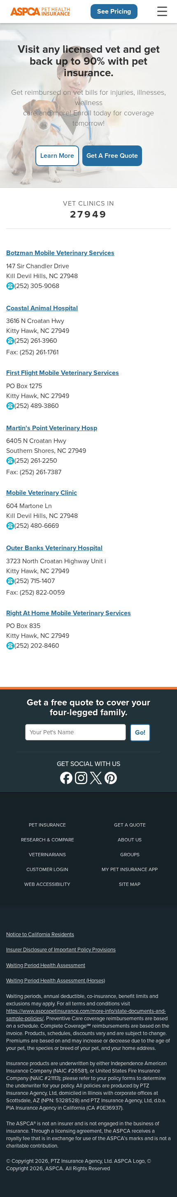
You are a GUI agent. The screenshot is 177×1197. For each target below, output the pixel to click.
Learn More (57, 155)
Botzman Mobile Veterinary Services (60, 253)
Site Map (129, 884)
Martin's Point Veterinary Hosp (51, 428)
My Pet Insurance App (130, 869)
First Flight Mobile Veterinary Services (62, 373)
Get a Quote (130, 825)
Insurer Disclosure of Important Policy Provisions (61, 949)
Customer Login (47, 869)
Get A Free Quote (112, 155)
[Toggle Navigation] (162, 11)
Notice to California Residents (40, 934)
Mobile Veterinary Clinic (41, 493)
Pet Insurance (47, 825)
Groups (130, 854)
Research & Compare (47, 840)
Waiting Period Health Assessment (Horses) (55, 980)
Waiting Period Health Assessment (45, 965)
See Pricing (114, 11)
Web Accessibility (47, 884)
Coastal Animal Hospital (42, 308)
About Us (130, 840)
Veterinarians (47, 854)
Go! (140, 733)
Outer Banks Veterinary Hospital (54, 548)
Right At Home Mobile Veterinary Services (68, 613)
